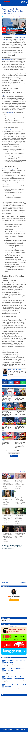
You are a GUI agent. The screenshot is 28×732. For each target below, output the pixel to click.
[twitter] (11, 382)
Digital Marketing (7, 95)
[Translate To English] (22, 1)
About (5, 729)
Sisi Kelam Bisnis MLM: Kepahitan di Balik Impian (20, 428)
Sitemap (23, 729)
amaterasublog (22, 731)
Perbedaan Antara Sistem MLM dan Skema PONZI (7, 428)
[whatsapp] (23, 382)
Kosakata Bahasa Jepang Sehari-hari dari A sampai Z (14, 661)
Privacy (11, 729)
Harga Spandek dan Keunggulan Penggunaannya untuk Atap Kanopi (14, 677)
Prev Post (5, 582)
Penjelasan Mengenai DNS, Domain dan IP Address (14, 669)
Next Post (22, 582)
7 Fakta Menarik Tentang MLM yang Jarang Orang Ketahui (7, 399)
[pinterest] (17, 382)
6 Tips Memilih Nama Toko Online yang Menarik (6, 443)
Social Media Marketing (9, 130)
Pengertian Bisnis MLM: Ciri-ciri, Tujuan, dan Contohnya (7, 413)
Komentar (22, 16)
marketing (4, 84)
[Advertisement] (14, 711)
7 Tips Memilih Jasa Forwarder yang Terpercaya (20, 413)
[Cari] (26, 2)
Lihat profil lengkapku (14, 599)
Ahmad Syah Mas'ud (15, 596)
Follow (5, 375)
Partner (17, 729)
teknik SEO (10, 112)
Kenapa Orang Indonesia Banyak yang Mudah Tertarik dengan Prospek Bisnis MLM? (20, 444)
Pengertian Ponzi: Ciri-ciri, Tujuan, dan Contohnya (19, 399)
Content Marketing (7, 169)
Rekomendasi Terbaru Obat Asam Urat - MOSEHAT (15, 685)
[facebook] (5, 382)
